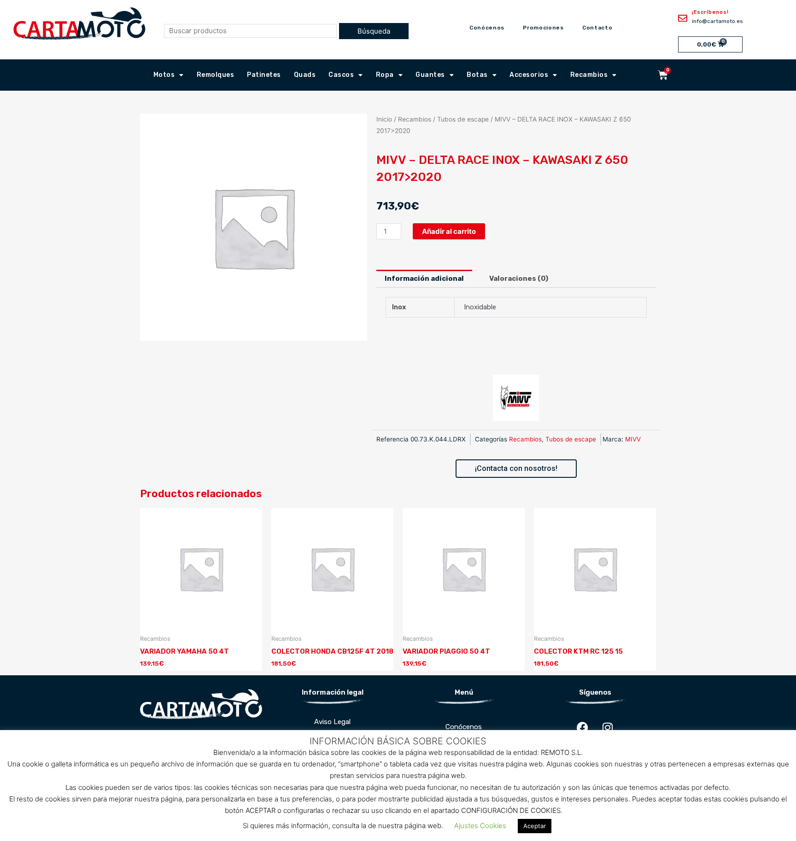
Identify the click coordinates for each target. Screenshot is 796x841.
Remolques (215, 75)
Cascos (341, 75)
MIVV (633, 439)
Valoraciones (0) (518, 278)
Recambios (589, 75)
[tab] (424, 279)
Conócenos (486, 27)
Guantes (430, 75)
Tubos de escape (463, 119)
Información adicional (424, 278)
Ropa (385, 75)
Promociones (543, 27)
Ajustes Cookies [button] (480, 825)
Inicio (384, 119)
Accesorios (528, 75)
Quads (305, 75)
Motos (164, 75)
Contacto (597, 27)
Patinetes (264, 75)
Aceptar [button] (534, 825)
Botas (477, 75)
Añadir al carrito (449, 231)
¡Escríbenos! (710, 12)
